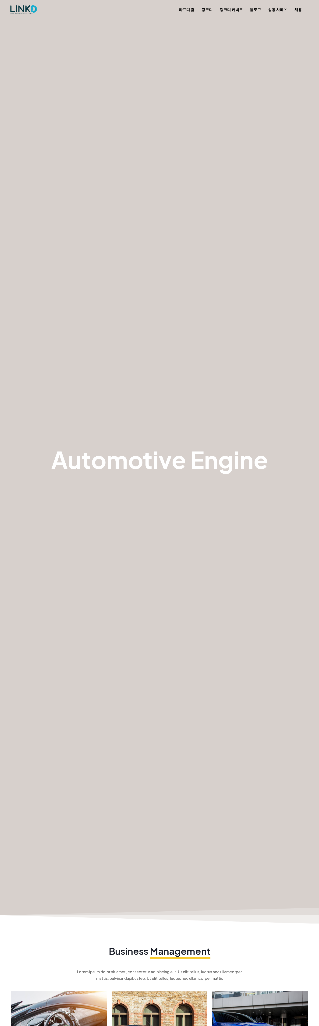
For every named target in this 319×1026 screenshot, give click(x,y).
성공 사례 (276, 9)
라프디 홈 (187, 9)
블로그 (255, 9)
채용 (298, 9)
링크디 (207, 9)
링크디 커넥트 (231, 9)
